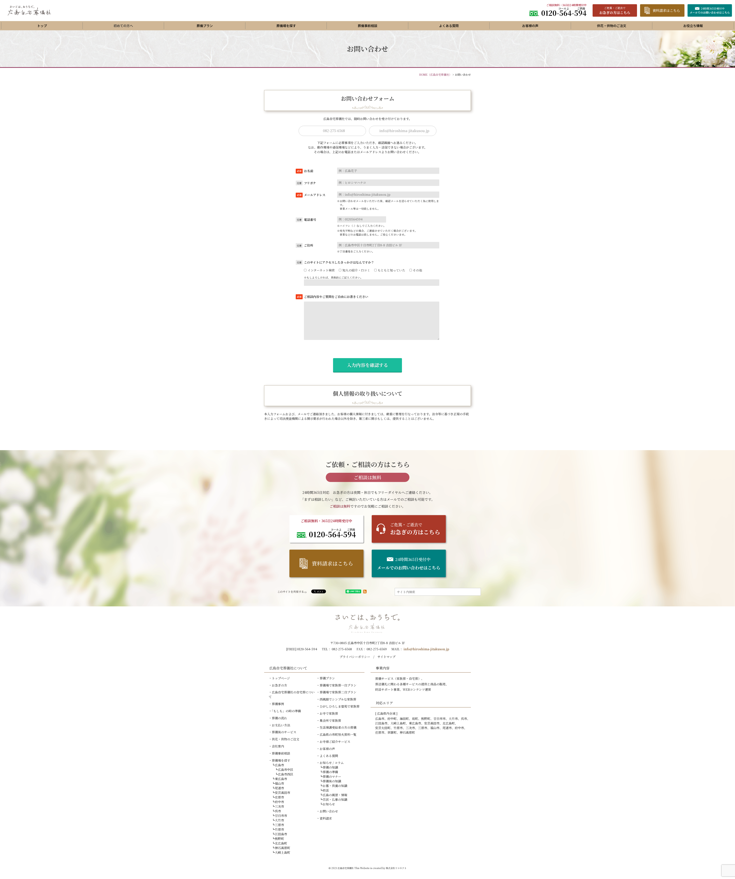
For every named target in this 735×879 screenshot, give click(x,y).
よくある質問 (449, 25)
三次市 (279, 806)
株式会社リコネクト (396, 868)
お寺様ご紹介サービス (335, 741)
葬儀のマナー (332, 776)
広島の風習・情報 (335, 795)
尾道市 (279, 788)
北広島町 (281, 843)
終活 (326, 790)
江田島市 (281, 834)
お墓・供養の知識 (335, 786)
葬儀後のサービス (284, 732)
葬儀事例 (278, 704)
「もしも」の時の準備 (286, 711)
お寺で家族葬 (329, 713)
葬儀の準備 (330, 772)
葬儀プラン (205, 25)
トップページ (281, 678)
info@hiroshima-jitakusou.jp (426, 649)
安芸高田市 (282, 792)
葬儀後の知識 (332, 781)
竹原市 (279, 829)
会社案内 (278, 746)
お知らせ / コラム (332, 763)
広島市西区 (285, 774)
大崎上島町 (282, 852)
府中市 (279, 802)
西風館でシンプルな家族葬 (338, 699)
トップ (42, 25)
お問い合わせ (329, 811)
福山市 (279, 783)
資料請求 (326, 818)
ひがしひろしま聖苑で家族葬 (339, 706)
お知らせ (329, 804)
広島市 (279, 765)
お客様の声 (530, 25)
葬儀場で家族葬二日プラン (338, 692)
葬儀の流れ (279, 718)
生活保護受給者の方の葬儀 (338, 727)
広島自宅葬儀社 (346, 868)
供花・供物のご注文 (611, 25)
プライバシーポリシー (355, 657)
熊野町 (279, 838)
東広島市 (281, 779)
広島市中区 (285, 769)
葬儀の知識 (330, 767)
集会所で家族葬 (330, 720)
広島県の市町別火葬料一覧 (338, 734)
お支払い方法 (281, 725)
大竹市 (279, 820)
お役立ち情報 (693, 25)
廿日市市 (281, 815)
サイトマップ (386, 657)
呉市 (278, 811)
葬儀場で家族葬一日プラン (338, 685)
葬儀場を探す (286, 25)
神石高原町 (282, 848)
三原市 (279, 825)
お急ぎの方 (279, 685)
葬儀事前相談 (367, 25)
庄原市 (279, 797)
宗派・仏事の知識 (335, 799)
